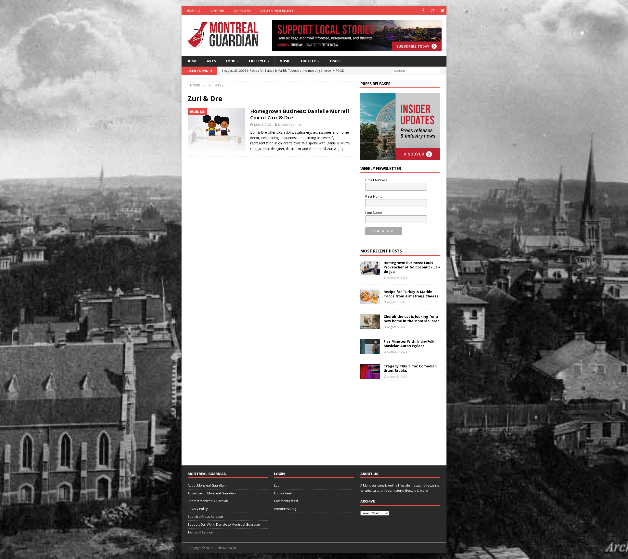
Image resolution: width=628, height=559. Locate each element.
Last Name (373, 213)
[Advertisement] (397, 420)
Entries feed (283, 493)
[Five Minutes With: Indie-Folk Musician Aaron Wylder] (370, 346)
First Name (373, 196)
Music (284, 61)
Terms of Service (200, 532)
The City (308, 61)
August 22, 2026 (397, 327)
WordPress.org (285, 508)
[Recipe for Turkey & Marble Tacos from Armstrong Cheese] (370, 297)
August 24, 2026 (397, 277)
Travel (335, 61)
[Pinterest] (442, 10)
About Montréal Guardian (207, 485)
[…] (340, 148)
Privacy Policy (198, 508)
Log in (278, 485)
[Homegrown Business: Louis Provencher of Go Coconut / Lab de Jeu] (370, 268)
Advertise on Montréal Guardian (212, 493)
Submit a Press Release (276, 10)
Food (231, 61)
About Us (193, 10)
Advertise (217, 10)
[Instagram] (432, 10)
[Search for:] (415, 70)
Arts (211, 61)
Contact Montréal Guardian (208, 501)
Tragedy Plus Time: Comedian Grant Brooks (410, 368)
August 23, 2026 (397, 302)
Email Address (376, 180)
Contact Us (242, 10)
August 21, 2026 (397, 351)
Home (191, 61)
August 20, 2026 (397, 376)
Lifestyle (257, 61)
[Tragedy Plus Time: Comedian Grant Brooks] (370, 371)
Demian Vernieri (290, 124)
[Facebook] (423, 10)
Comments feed (286, 501)
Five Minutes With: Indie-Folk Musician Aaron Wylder (409, 343)
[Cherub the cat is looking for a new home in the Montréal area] (370, 321)
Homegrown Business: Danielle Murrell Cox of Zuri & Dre (299, 114)
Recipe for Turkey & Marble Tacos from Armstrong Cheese (411, 293)
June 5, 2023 (263, 124)
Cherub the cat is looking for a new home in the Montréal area (412, 318)
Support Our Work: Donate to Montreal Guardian (224, 524)
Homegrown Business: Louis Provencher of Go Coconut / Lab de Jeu (412, 267)
